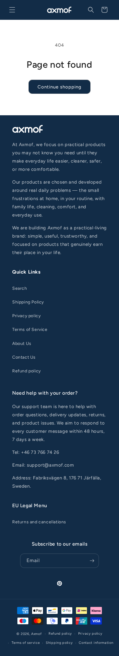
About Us (21, 343)
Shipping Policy (28, 302)
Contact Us (24, 357)
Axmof (36, 634)
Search (19, 288)
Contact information (96, 643)
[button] (12, 9)
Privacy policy (26, 315)
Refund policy (26, 371)
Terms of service (26, 643)
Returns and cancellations (39, 522)
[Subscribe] (92, 561)
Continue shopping (59, 87)
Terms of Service (30, 329)
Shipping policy (59, 643)
